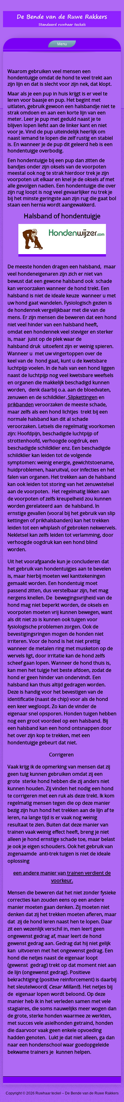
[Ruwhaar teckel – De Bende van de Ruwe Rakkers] (62, 19)
